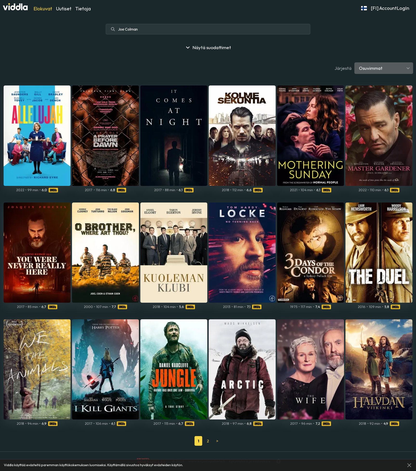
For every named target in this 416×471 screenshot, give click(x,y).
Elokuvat (42, 9)
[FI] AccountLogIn (390, 8)
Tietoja (83, 9)
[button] (364, 8)
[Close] (409, 465)
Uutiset (64, 9)
